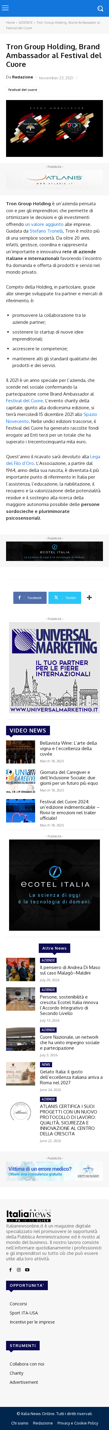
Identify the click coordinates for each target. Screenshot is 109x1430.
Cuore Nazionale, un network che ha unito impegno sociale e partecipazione (70, 1042)
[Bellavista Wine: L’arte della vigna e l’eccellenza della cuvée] (20, 752)
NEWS (46, 1064)
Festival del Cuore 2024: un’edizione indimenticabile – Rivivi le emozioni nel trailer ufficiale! (70, 810)
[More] (89, 598)
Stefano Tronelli (46, 231)
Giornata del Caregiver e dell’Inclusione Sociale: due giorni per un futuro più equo (69, 777)
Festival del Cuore (24, 400)
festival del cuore (22, 89)
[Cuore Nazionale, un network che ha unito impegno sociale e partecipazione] (20, 1039)
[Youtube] (27, 1270)
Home (10, 22)
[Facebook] (10, 1270)
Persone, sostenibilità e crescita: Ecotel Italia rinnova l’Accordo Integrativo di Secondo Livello (69, 1005)
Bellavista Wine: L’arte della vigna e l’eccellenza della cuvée (68, 748)
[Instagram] (19, 1270)
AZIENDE (26, 22)
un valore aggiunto (44, 224)
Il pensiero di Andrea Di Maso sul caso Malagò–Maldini (70, 970)
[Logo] (54, 1215)
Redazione (22, 76)
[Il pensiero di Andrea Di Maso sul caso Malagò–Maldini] (20, 969)
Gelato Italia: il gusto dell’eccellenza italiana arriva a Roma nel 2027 (71, 1077)
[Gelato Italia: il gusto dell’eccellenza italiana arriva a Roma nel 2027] (20, 1073)
